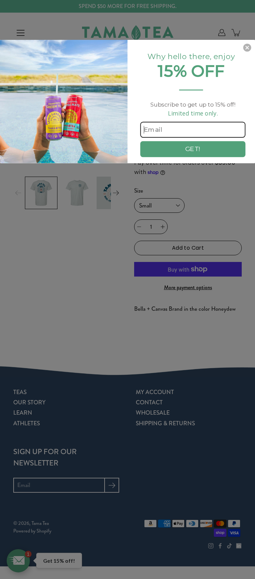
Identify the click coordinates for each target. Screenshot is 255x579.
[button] (247, 48)
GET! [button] (193, 149)
